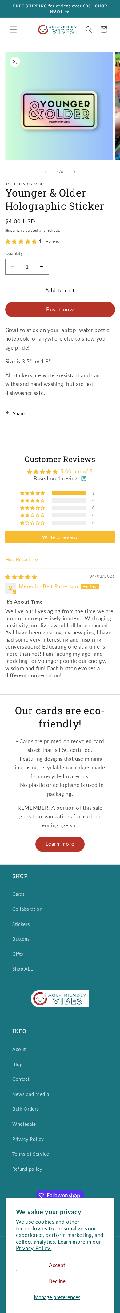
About (19, 1049)
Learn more (60, 844)
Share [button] (19, 413)
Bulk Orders (25, 1109)
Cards (18, 894)
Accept (57, 1265)
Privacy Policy (28, 1139)
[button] (13, 29)
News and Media (30, 1094)
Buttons (21, 939)
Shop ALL (22, 968)
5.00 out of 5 (76, 471)
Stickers (21, 924)
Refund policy (27, 1169)
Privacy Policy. (34, 1248)
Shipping (12, 230)
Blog (17, 1064)
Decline (57, 1281)
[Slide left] (46, 172)
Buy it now (60, 309)
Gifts (17, 954)
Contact (21, 1079)
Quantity (14, 253)
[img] (21, 577)
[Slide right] (74, 172)
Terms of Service (30, 1154)
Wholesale (24, 1124)
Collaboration (27, 909)
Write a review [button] (60, 537)
